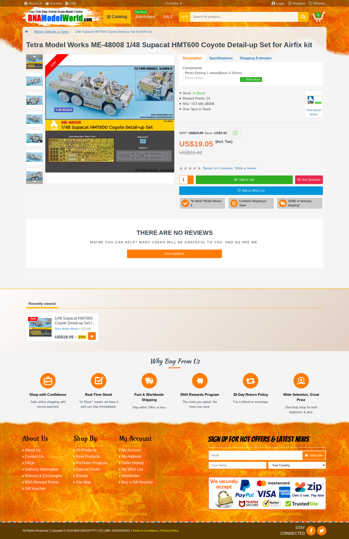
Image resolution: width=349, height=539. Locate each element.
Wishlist (319, 3)
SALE (168, 17)
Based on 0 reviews (218, 168)
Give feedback (174, 253)
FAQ (73, 3)
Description (192, 58)
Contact (56, 3)
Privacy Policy (169, 530)
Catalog (119, 16)
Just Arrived (145, 15)
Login (280, 3)
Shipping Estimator (256, 58)
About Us (35, 3)
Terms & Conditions (145, 530)
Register (299, 3)
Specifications (221, 58)
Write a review (245, 168)
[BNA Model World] (63, 17)
